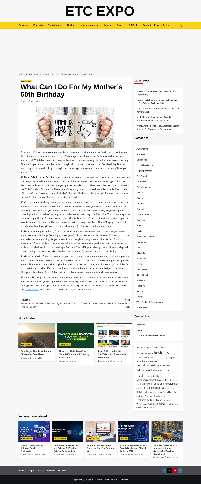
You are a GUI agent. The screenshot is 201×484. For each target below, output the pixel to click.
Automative (142, 149)
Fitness (140, 209)
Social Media (169, 392)
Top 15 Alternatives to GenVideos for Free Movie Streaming (112, 354)
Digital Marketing (144, 165)
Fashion (140, 198)
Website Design (173, 404)
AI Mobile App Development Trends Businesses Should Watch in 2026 (153, 119)
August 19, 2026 (72, 454)
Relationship (142, 274)
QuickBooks (153, 387)
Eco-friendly (142, 176)
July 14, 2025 (117, 361)
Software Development (155, 396)
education (143, 370)
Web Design (141, 404)
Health (70, 25)
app (144, 347)
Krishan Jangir (105, 361)
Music (139, 264)
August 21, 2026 (39, 454)
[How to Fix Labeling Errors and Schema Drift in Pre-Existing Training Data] (67, 431)
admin (25, 101)
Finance (140, 203)
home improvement (146, 380)
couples (171, 358)
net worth (140, 388)
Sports (119, 25)
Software (140, 396)
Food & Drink (142, 214)
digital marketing (147, 365)
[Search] (181, 25)
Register (140, 324)
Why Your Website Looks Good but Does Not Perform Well (158, 110)
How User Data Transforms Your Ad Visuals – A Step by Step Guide (74, 354)
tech (168, 396)
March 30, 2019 (36, 101)
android (139, 347)
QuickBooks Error (167, 388)
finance (162, 371)
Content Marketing (160, 358)
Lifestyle (107, 25)
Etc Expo (100, 11)
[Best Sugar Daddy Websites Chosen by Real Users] (36, 335)
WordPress (141, 307)
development (152, 361)
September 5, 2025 (36, 358)
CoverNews (109, 479)
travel (159, 399)
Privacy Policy (161, 25)
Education (38, 25)
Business (23, 25)
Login (139, 330)
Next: (105, 303)
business (161, 352)
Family (139, 192)
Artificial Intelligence (144, 353)
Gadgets (140, 220)
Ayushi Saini (27, 454)
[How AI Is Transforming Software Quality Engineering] (34, 431)
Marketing (141, 258)
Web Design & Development (150, 302)
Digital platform (144, 170)
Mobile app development (165, 383)
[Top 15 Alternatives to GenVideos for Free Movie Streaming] (114, 335)
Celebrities (141, 159)
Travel (139, 296)
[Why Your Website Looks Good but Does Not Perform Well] (100, 431)
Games (139, 225)
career (150, 358)
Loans (175, 380)
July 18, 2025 (72, 361)
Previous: (48, 303)
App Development (157, 347)
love (137, 384)
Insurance (141, 242)
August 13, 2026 (172, 457)
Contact (147, 25)
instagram (160, 380)
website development (145, 407)
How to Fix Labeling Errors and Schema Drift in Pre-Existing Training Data (157, 101)
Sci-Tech (133, 25)
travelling (167, 400)
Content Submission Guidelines (151, 335)
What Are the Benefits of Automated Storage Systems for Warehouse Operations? (158, 127)
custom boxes (141, 361)
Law (138, 247)
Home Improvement (89, 25)
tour (152, 399)
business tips (141, 358)
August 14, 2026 (139, 454)
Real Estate (141, 269)
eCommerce (165, 366)
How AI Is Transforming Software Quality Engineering (156, 93)
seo (159, 392)
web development (157, 403)
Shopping (140, 285)
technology (142, 399)
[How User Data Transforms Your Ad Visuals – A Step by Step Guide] (75, 335)
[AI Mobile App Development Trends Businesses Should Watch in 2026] (133, 431)
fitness (169, 370)
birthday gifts (32, 289)
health (141, 375)
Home (159, 376)
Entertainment (54, 25)
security (153, 392)
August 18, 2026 (105, 454)
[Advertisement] (100, 49)
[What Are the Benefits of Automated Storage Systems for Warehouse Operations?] (167, 431)
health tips (151, 376)
